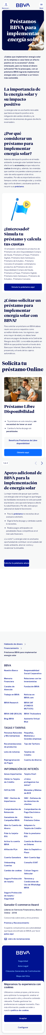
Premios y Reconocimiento (16, 923)
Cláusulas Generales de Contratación (23, 971)
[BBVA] (23, 953)
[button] (23, 452)
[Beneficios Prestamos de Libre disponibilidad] (23, 389)
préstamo (19, 186)
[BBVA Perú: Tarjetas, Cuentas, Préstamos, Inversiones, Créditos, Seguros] (23, 5)
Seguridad (23, 961)
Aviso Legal (23, 966)
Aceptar (23, 1018)
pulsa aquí (9, 934)
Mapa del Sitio (23, 976)
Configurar (23, 1027)
